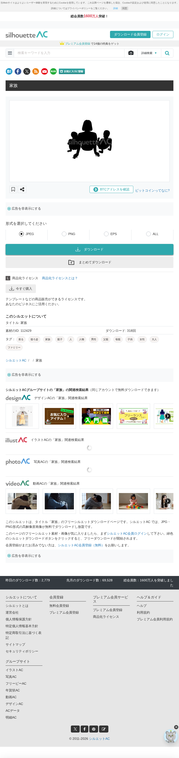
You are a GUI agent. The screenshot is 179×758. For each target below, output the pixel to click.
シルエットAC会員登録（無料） (81, 545)
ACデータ (13, 710)
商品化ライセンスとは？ (60, 278)
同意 (124, 8)
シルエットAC (16, 360)
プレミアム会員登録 (64, 612)
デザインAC (14, 704)
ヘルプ (142, 606)
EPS (113, 234)
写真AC (11, 677)
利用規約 (143, 612)
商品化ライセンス (106, 617)
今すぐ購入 (24, 288)
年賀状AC (13, 690)
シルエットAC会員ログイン (127, 533)
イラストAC (14, 670)
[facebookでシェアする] (17, 71)
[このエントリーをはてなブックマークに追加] (9, 71)
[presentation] (11, 416)
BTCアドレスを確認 (114, 189)
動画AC (11, 697)
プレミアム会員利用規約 (155, 619)
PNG (71, 234)
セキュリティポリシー (22, 651)
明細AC (11, 717)
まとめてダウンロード (95, 262)
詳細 (115, 8)
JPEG (30, 234)
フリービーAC (16, 683)
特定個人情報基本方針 (22, 626)
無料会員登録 (59, 606)
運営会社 (12, 612)
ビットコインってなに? (152, 190)
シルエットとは (17, 606)
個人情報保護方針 (19, 619)
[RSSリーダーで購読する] (35, 71)
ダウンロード (93, 249)
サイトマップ (15, 644)
